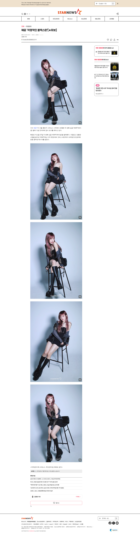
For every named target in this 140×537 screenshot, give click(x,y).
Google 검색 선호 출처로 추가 (29, 39)
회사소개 (23, 521)
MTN (41, 524)
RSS (66, 521)
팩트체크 (71, 521)
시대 (60, 524)
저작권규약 (55, 521)
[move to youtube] (117, 523)
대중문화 (28, 26)
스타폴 (81, 524)
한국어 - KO (105, 518)
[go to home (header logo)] (70, 11)
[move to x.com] (113, 523)
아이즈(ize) (75, 524)
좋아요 (57, 503)
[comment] (111, 40)
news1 (51, 524)
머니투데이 (36, 524)
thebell (65, 524)
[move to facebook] (110, 523)
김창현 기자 (24, 36)
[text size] (118, 40)
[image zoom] (80, 122)
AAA (69, 524)
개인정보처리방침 (31, 521)
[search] (22, 14)
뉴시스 (46, 524)
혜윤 (35, 128)
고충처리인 (48, 521)
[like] (108, 40)
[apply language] (113, 3)
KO (27, 14)
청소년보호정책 (40, 521)
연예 (22, 26)
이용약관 (62, 521)
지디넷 (56, 524)
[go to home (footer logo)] (27, 518)
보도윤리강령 (78, 521)
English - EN (102, 3)
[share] (114, 40)
